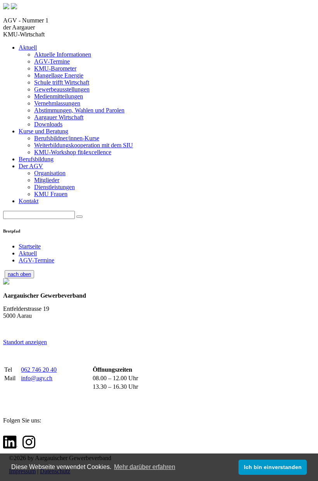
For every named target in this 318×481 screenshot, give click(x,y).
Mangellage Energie (58, 75)
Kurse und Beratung (43, 131)
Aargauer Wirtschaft (58, 117)
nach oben (19, 274)
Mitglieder (46, 180)
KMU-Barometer (55, 68)
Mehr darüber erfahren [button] (144, 467)
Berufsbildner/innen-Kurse (66, 138)
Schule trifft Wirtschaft (61, 82)
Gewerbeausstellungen (62, 89)
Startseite (30, 246)
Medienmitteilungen (58, 96)
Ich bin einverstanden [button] (273, 467)
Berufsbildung (36, 159)
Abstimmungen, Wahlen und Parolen (79, 110)
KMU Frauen (50, 194)
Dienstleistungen (54, 187)
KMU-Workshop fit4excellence (72, 152)
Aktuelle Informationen (62, 54)
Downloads (48, 124)
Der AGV (31, 166)
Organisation (50, 173)
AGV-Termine (52, 61)
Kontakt (28, 201)
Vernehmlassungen (57, 103)
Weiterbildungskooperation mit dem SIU (83, 145)
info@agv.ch (36, 378)
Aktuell (28, 47)
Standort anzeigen (25, 342)
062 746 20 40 (39, 369)
